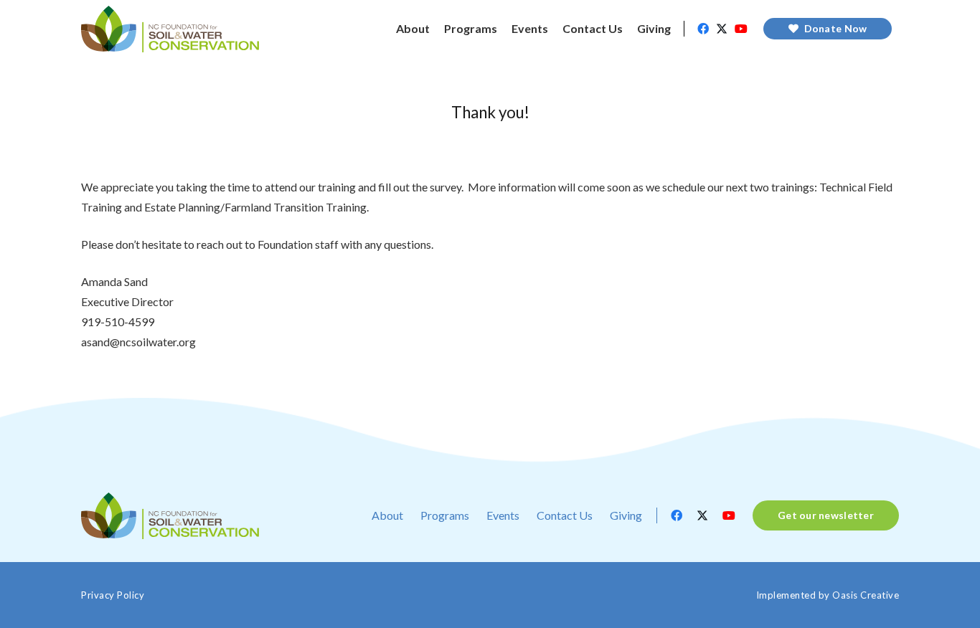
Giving (626, 515)
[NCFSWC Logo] (170, 29)
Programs (444, 515)
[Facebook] (703, 28)
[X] (721, 28)
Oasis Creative (865, 595)
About (387, 515)
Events (502, 515)
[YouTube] (741, 28)
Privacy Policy (112, 595)
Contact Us (565, 515)
